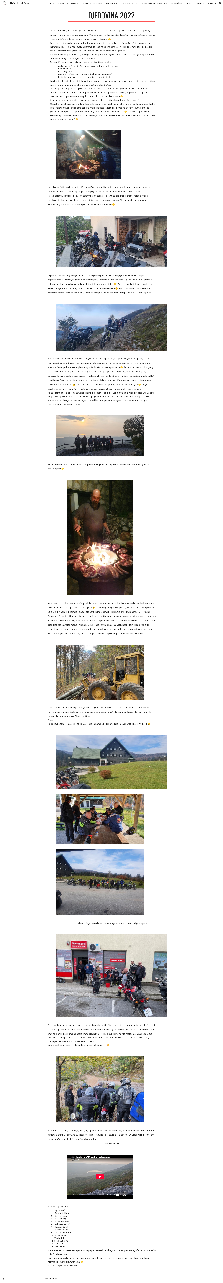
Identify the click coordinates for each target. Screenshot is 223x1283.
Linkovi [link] (189, 3)
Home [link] (51, 3)
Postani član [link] (176, 3)
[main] (111, 16)
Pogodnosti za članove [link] (92, 3)
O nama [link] (74, 3)
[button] (220, 3)
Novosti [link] (61, 3)
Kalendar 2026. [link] (112, 3)
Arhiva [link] (210, 3)
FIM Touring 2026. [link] (130, 3)
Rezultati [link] (200, 3)
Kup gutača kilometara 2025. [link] (154, 3)
